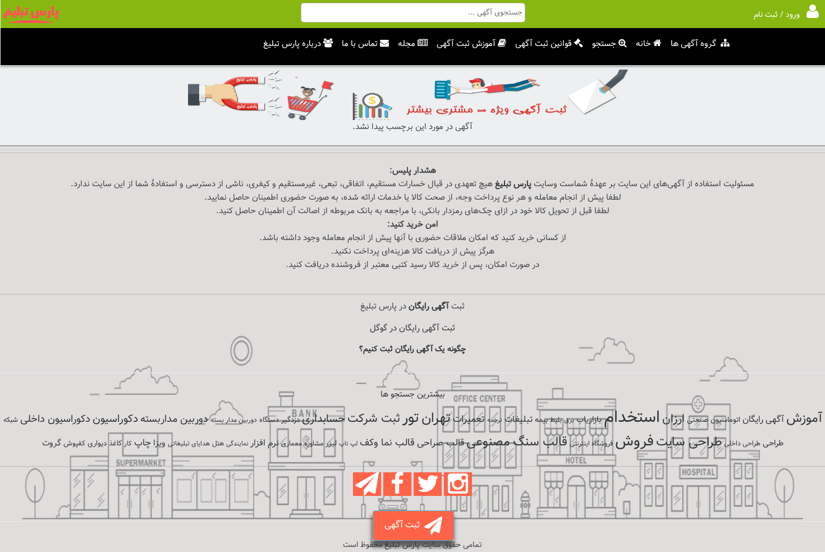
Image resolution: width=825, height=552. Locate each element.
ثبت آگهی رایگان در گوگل (412, 328)
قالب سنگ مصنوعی (516, 442)
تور (410, 418)
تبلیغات (519, 420)
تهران (436, 418)
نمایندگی (237, 444)
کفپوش (74, 443)
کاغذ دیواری (105, 443)
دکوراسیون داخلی (55, 419)
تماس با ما (360, 44)
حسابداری (323, 419)
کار (128, 444)
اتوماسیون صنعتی (713, 420)
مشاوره (313, 443)
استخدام (632, 418)
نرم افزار (264, 443)
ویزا (159, 443)
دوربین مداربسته (174, 419)
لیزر (331, 443)
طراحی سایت (689, 442)
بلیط (556, 420)
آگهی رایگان (763, 419)
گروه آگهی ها (693, 44)
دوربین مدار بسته (233, 420)
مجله (406, 44)
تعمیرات (469, 419)
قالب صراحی (440, 443)
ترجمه (494, 420)
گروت (51, 443)
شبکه (10, 420)
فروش (634, 441)
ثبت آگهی (404, 525)
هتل (218, 443)
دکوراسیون (115, 419)
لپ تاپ (348, 444)
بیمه (541, 420)
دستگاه (269, 420)
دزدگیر (290, 420)
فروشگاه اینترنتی (591, 444)
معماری (291, 443)
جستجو (604, 44)
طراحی (773, 443)
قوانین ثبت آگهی (543, 44)
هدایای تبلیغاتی (189, 444)
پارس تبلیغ (513, 184)
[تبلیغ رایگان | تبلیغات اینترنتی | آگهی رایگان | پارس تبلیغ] (31, 21)
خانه (643, 44)
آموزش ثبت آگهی (466, 44)
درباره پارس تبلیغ (292, 44)
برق (569, 420)
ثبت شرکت (373, 419)
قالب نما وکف (387, 442)
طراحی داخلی (742, 443)
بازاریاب (589, 419)
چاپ (142, 443)
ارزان (673, 419)
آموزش (804, 419)
